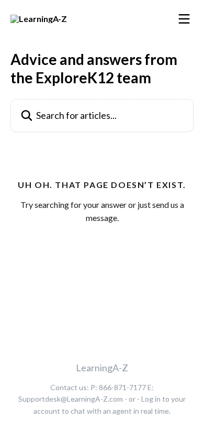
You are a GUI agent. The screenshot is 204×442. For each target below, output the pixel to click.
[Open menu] (184, 19)
